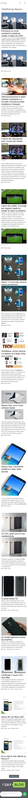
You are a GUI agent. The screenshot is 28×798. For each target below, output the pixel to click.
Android (5, 610)
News (9, 610)
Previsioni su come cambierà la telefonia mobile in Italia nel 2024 (12, 33)
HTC (9, 689)
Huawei (5, 728)
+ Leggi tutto (14, 776)
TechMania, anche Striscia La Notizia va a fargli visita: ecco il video (13, 353)
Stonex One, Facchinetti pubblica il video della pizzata (12, 469)
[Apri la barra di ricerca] (20, 3)
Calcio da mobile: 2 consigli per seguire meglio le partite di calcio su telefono (13, 208)
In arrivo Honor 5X (9, 599)
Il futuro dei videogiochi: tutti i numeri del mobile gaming (12, 141)
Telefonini (17, 649)
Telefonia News (7, 71)
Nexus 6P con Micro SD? (12, 717)
